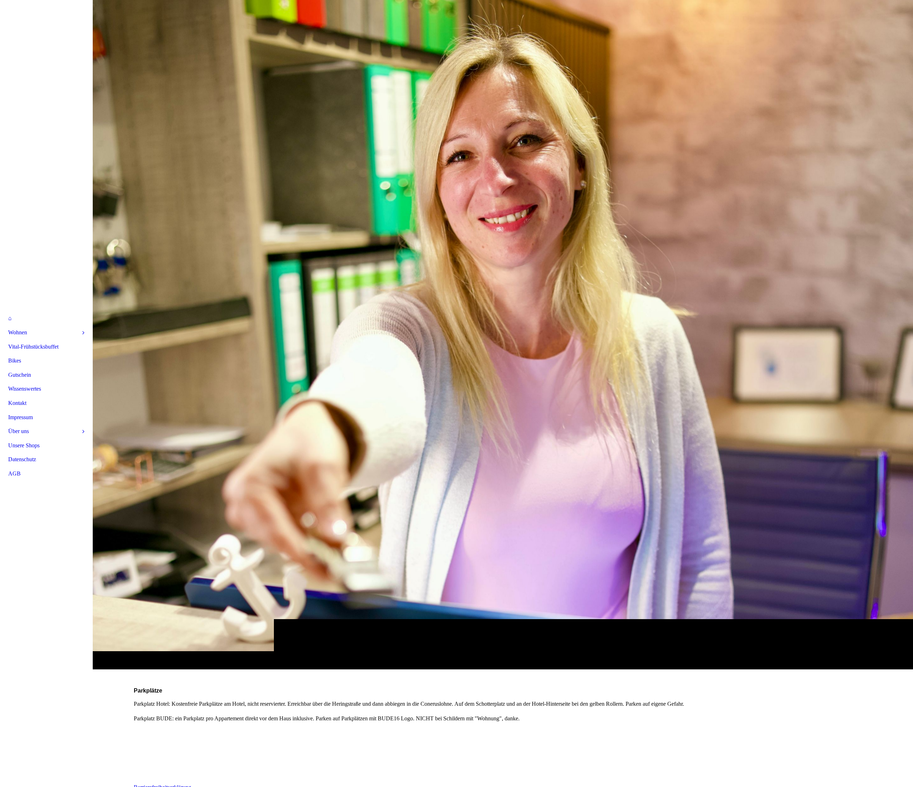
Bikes (14, 361)
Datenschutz (22, 459)
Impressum (20, 417)
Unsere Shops (24, 445)
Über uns (18, 431)
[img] (503, 334)
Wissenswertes (24, 389)
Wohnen (17, 332)
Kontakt (17, 403)
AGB (14, 473)
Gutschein (19, 375)
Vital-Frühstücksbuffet (33, 347)
